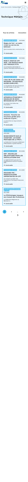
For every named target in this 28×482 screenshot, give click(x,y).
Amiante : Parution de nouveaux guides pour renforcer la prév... (12, 116)
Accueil (2, 7)
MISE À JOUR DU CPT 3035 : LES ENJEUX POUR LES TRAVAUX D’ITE (13, 62)
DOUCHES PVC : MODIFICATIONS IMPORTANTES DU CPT (12, 174)
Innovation (22, 33)
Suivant (18, 215)
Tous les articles (8, 33)
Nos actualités (8, 7)
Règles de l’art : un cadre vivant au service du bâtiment (13, 45)
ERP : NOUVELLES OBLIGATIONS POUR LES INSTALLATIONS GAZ (13, 155)
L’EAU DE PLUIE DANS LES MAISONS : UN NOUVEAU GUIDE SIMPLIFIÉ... (14, 81)
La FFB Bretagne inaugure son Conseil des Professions (14, 196)
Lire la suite (9, 53)
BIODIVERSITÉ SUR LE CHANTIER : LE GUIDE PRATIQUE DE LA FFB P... (13, 137)
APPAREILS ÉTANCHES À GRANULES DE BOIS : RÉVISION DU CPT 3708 (13, 99)
